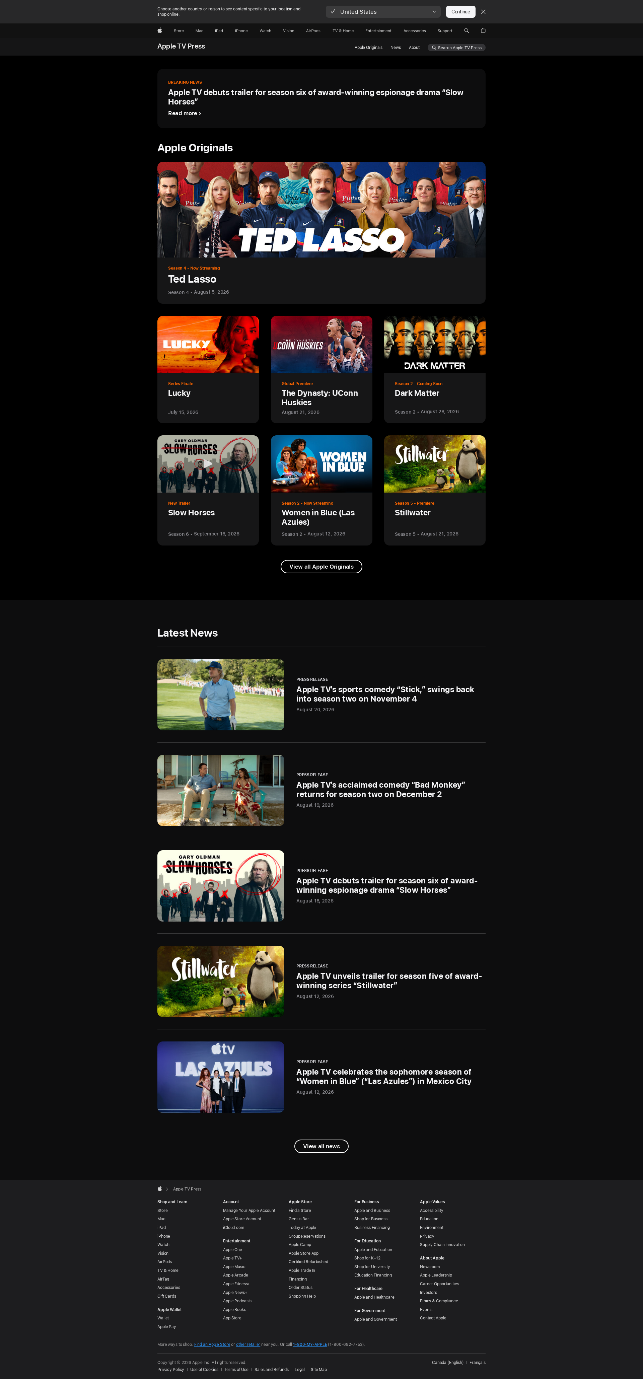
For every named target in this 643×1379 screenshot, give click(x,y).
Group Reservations (307, 1236)
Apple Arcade (235, 1275)
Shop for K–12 (367, 1258)
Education (429, 1219)
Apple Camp (300, 1244)
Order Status (300, 1287)
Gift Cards (166, 1296)
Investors (428, 1292)
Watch (163, 1244)
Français (478, 1362)
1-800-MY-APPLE (310, 1344)
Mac (161, 1219)
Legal (300, 1369)
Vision (162, 1253)
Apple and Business (372, 1210)
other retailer (248, 1344)
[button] (383, 12)
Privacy (427, 1236)
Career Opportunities (439, 1284)
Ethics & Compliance (439, 1301)
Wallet (163, 1318)
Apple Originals (368, 47)
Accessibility (431, 1210)
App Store (232, 1318)
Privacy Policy (170, 1369)
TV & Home (167, 1270)
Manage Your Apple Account (249, 1210)
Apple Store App (303, 1253)
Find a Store (300, 1210)
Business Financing (372, 1227)
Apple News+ (235, 1292)
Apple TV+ (232, 1258)
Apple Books (234, 1309)
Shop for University (372, 1266)
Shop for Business (370, 1219)
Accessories (168, 1287)
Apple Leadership (436, 1275)
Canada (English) (448, 1362)
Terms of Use (236, 1369)
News (395, 47)
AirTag (163, 1279)
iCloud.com (233, 1227)
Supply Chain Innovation (442, 1244)
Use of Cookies (204, 1369)
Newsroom (430, 1266)
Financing (298, 1279)
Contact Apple (433, 1318)
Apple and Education (373, 1249)
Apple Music (234, 1266)
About (414, 47)
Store (162, 1210)
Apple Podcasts (237, 1301)
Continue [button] (460, 11)
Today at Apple (302, 1227)
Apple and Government (375, 1319)
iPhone (163, 1236)
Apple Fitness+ (236, 1284)
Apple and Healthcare (374, 1297)
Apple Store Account (242, 1219)
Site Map (319, 1369)
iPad (161, 1227)
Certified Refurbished (308, 1261)
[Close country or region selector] (483, 12)
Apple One (232, 1249)
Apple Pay (166, 1326)
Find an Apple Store (212, 1344)
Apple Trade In (302, 1270)
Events (426, 1309)
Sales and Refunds (272, 1369)
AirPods (164, 1261)
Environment (431, 1227)
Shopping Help (302, 1296)
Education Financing (373, 1275)
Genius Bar (299, 1219)
